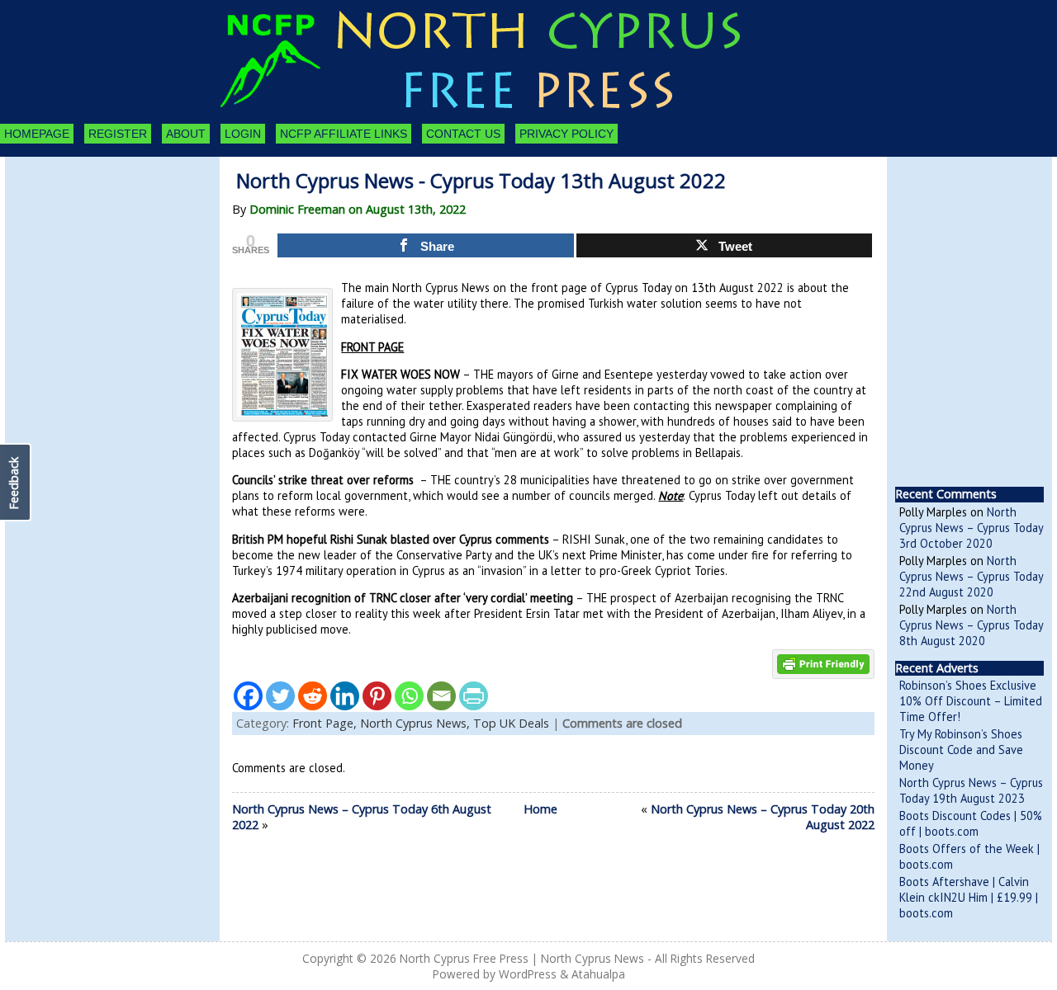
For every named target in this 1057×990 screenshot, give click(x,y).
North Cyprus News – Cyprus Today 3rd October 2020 (971, 527)
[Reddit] (312, 695)
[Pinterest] (377, 695)
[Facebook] (248, 695)
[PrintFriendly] (473, 695)
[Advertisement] (95, 247)
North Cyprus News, (416, 723)
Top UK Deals (511, 723)
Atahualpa (598, 974)
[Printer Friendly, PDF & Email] (823, 662)
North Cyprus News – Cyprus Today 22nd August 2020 (971, 576)
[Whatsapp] (409, 695)
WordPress (528, 974)
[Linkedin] (344, 695)
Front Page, (326, 723)
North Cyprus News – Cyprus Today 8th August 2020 (971, 624)
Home (540, 809)
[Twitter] (280, 695)
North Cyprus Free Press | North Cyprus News (522, 958)
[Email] (441, 695)
